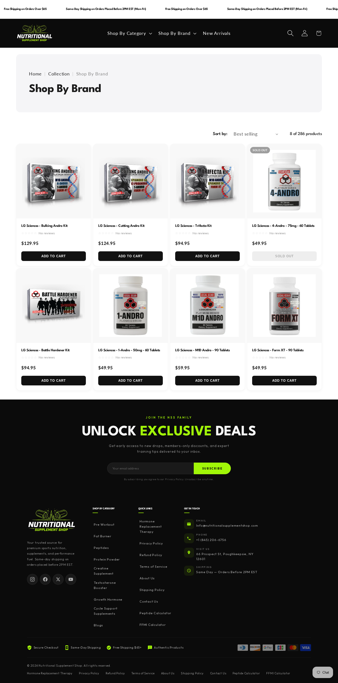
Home (35, 73)
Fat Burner (102, 536)
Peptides (101, 548)
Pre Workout (104, 524)
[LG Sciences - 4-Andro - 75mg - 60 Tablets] (284, 181)
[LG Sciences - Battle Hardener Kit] (53, 305)
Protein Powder (107, 559)
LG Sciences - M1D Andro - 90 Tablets (202, 350)
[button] (129, 33)
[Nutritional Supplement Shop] (51, 520)
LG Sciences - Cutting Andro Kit (121, 226)
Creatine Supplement (104, 570)
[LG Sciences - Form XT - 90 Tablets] (284, 305)
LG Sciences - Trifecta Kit (193, 226)
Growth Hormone (108, 599)
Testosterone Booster (105, 585)
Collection (59, 73)
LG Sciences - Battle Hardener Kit (45, 350)
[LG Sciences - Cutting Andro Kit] (130, 181)
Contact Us (149, 601)
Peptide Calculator (155, 613)
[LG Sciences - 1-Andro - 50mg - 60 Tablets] (130, 305)
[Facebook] (45, 579)
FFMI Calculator (153, 625)
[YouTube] (70, 579)
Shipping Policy (152, 590)
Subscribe (212, 468)
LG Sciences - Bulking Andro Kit (44, 226)
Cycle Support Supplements (105, 610)
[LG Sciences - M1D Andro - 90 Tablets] (207, 305)
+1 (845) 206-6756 (211, 540)
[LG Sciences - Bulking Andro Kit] (53, 181)
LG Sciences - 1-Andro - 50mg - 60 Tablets (129, 350)
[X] (58, 579)
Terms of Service (153, 566)
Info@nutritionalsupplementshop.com (227, 525)
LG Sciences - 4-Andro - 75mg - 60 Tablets (283, 226)
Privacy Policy (151, 543)
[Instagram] (32, 579)
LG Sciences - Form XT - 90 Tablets (277, 350)
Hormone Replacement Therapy (151, 526)
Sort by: (220, 134)
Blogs (98, 625)
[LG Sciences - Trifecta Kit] (207, 181)
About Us (147, 578)
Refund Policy (151, 555)
